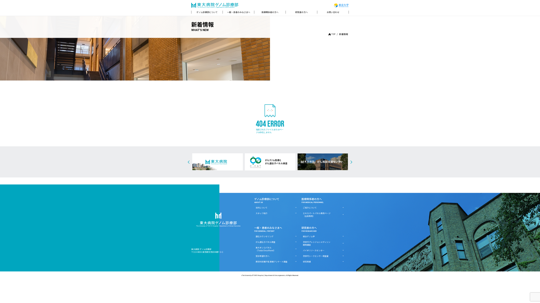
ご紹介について (310, 207)
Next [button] (351, 162)
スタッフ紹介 (261, 213)
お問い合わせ (333, 12)
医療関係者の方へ (270, 12)
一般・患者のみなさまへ (238, 12)
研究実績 (307, 261)
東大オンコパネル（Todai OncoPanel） (265, 249)
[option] (217, 161)
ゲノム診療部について (207, 12)
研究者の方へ (301, 12)
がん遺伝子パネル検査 (265, 242)
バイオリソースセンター (313, 250)
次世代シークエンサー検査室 (315, 256)
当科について (261, 207)
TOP (333, 34)
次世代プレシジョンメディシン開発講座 (316, 243)
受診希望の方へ (262, 256)
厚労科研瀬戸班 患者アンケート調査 (271, 261)
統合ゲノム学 (309, 236)
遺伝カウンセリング (264, 236)
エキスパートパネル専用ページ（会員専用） (316, 214)
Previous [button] (189, 162)
